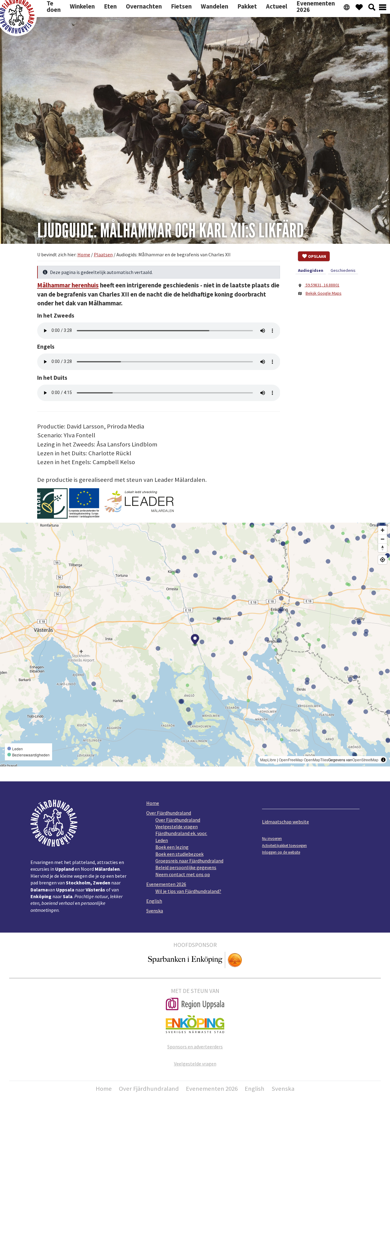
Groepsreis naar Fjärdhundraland (189, 861)
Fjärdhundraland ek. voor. (181, 833)
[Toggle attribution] (383, 759)
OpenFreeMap (291, 759)
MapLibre (268, 759)
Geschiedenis (343, 270)
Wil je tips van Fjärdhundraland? (188, 891)
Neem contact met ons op (182, 874)
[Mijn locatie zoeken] (382, 559)
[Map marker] (195, 640)
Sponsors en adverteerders (195, 1046)
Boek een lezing (172, 847)
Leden (161, 840)
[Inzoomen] (382, 530)
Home (152, 803)
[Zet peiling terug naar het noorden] (382, 547)
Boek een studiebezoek (179, 854)
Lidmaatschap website (285, 822)
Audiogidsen (310, 270)
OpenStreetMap (365, 759)
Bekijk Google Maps (324, 293)
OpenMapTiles (316, 759)
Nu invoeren (272, 838)
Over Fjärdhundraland (168, 813)
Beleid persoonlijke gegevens (185, 867)
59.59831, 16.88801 (322, 285)
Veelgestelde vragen (176, 826)
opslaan (317, 256)
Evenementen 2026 (166, 884)
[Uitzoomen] (382, 539)
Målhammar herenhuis (68, 285)
